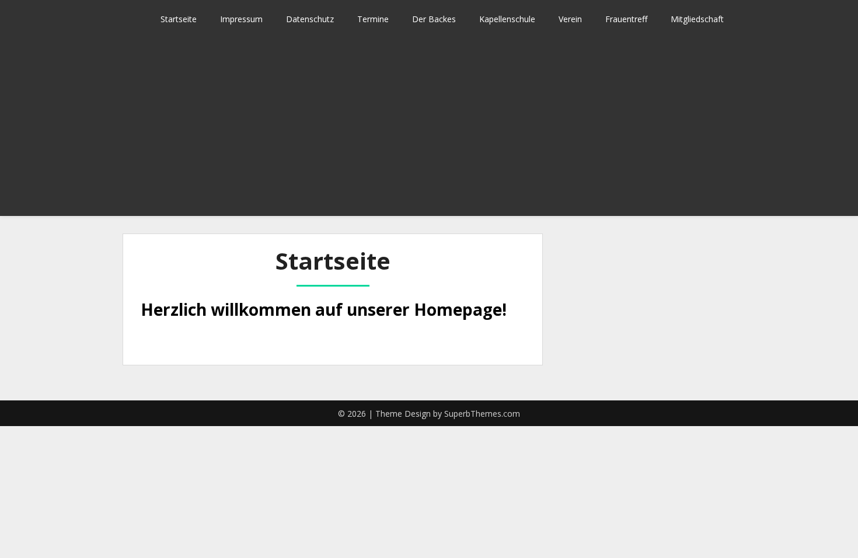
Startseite (179, 19)
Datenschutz (310, 19)
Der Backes (434, 19)
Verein (570, 19)
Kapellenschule (507, 19)
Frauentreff (626, 19)
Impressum (241, 19)
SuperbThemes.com (482, 413)
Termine (373, 19)
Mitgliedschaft (697, 19)
